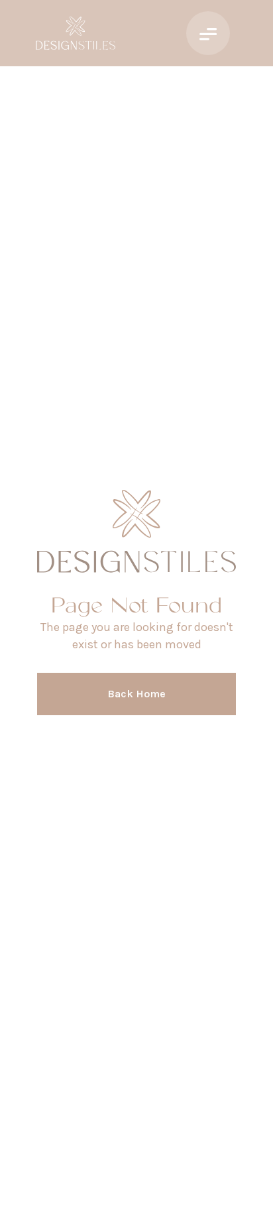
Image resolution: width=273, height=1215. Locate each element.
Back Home (136, 693)
